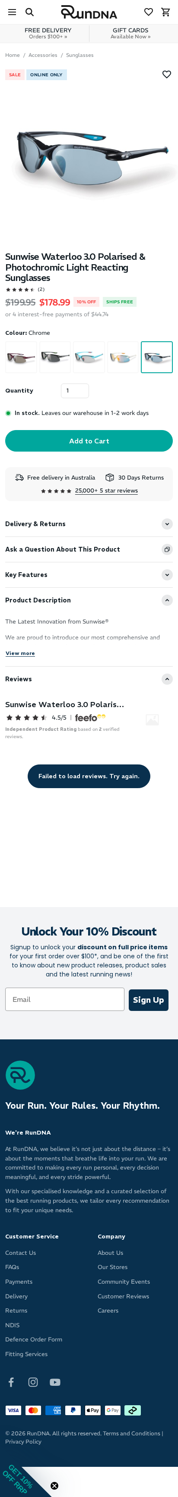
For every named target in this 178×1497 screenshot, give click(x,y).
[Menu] (12, 12)
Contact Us (20, 1253)
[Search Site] (29, 12)
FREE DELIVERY (48, 33)
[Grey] (55, 357)
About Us (110, 1253)
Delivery (16, 1296)
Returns (16, 1310)
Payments (18, 1281)
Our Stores (112, 1267)
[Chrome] (157, 357)
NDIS (12, 1325)
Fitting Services (26, 1354)
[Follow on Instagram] (33, 1381)
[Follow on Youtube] (55, 1381)
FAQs (12, 1267)
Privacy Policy (23, 1441)
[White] (123, 357)
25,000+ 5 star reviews (106, 490)
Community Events (124, 1281)
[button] (26, 1471)
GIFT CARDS (130, 33)
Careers (108, 1310)
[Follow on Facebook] (11, 1381)
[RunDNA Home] (89, 12)
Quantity (19, 390)
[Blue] (89, 357)
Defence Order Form (33, 1339)
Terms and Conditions (131, 1433)
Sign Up (148, 1000)
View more (20, 653)
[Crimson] (21, 357)
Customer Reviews (123, 1296)
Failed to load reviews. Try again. (89, 776)
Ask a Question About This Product (62, 549)
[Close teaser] (54, 1485)
